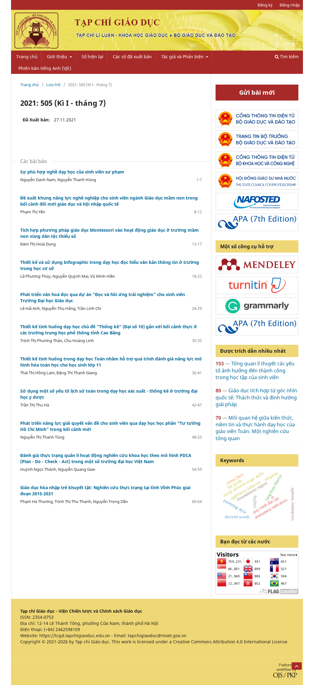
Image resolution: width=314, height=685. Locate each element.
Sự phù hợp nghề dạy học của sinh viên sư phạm (72, 172)
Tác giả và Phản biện (183, 56)
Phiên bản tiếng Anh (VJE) (44, 68)
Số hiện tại (92, 56)
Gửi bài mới (257, 92)
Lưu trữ (53, 84)
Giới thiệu (57, 56)
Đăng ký (265, 5)
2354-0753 (43, 617)
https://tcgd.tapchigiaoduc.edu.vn (74, 635)
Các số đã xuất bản (132, 56)
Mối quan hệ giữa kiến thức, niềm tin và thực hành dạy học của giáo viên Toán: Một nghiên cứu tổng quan (255, 428)
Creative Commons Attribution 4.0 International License (230, 642)
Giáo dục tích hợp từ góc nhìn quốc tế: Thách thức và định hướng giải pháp (256, 397)
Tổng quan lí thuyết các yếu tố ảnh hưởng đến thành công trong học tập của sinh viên (255, 370)
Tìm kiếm (289, 56)
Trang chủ (26, 56)
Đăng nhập (290, 5)
